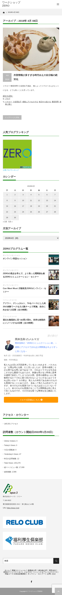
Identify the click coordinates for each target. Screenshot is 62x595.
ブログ (7, 99)
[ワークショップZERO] (14, 4)
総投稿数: (8, 472)
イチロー (8, 102)
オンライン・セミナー (36, 574)
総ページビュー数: (11, 467)
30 (15, 217)
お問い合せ (51, 574)
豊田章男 (55, 102)
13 (47, 200)
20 (47, 206)
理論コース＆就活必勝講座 (15, 574)
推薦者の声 (32, 570)
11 (31, 200)
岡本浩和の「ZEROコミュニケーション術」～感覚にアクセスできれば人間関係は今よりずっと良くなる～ (36, 347)
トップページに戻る (12, 117)
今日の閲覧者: (9, 450)
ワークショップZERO (35, 591)
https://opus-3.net (13, 508)
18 (31, 206)
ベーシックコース (10, 300)
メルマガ (27, 572)
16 (15, 206)
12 (39, 200)
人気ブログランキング (11, 170)
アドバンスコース (10, 317)
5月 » (10, 222)
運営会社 (52, 570)
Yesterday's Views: (11, 454)
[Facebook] (31, 581)
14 (55, 200)
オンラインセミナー (10, 270)
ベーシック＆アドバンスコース (45, 572)
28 (55, 212)
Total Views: (9, 463)
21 (55, 206)
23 (15, 212)
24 (23, 212)
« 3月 (5, 222)
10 (23, 200)
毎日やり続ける (45, 102)
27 (47, 212)
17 (23, 206)
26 (39, 212)
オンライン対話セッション (15, 258)
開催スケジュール (19, 570)
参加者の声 (42, 570)
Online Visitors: (10, 441)
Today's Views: (10, 445)
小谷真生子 (17, 102)
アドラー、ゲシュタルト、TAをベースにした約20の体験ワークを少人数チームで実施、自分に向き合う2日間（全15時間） (24, 306)
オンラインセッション (11, 255)
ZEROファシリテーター (12, 572)
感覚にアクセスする (30, 102)
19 (39, 206)
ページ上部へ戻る (58, 591)
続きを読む (8, 96)
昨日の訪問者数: (10, 459)
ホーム (7, 570)
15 (7, 206)
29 (7, 217)
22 (7, 212)
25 (31, 212)
